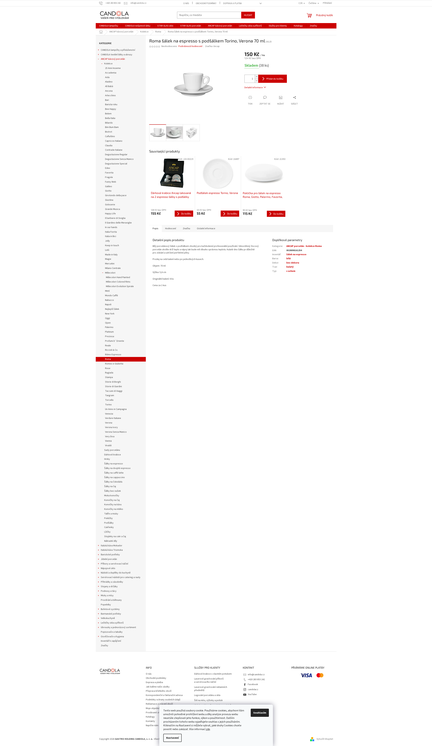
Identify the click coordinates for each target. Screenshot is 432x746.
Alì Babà (109, 86)
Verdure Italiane (113, 418)
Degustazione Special (116, 163)
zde (208, 729)
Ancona (109, 91)
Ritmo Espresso (113, 354)
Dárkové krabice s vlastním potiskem (213, 674)
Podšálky (109, 523)
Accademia (110, 72)
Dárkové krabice (112, 454)
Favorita (109, 172)
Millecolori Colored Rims (118, 282)
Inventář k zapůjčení (111, 641)
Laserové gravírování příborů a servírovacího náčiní (209, 680)
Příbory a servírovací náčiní (114, 563)
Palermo (109, 327)
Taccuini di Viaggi (113, 391)
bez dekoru (292, 263)
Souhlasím (259, 713)
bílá (288, 258)
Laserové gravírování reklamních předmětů (210, 689)
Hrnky (107, 459)
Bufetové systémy (110, 609)
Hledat (248, 15)
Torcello (109, 400)
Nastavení (172, 738)
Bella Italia (110, 118)
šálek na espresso (296, 254)
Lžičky (107, 532)
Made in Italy (111, 254)
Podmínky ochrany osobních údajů (163, 699)
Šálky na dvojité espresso (117, 468)
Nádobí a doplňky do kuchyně (116, 572)
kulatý (289, 267)
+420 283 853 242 (256, 679)
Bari (107, 100)
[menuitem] (109, 26)
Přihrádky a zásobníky (112, 582)
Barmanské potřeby (111, 614)
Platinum (109, 332)
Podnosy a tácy (108, 591)
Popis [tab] (155, 228)
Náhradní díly (110, 541)
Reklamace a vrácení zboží (159, 704)
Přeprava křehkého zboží (158, 691)
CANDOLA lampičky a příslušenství (118, 50)
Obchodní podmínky (206, 3)
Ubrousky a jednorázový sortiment (118, 627)
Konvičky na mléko (113, 509)
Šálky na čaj (110, 486)
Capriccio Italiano (113, 141)
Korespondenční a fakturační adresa (164, 695)
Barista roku (111, 104)
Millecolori (110, 273)
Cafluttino (110, 136)
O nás (186, 3)
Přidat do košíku (274, 78)
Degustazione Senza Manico (119, 159)
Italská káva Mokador (111, 545)
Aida (107, 77)
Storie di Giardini (113, 386)
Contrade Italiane (113, 150)
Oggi (107, 318)
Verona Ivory (111, 427)
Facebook (253, 684)
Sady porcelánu (112, 450)
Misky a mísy (107, 595)
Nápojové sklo (108, 568)
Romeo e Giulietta (114, 363)
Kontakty (150, 721)
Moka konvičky (111, 495)
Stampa (109, 377)
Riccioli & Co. (111, 350)
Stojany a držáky (109, 586)
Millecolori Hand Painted (118, 277)
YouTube (252, 694)
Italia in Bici (110, 236)
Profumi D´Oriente (114, 341)
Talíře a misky (111, 513)
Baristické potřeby (110, 554)
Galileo (108, 186)
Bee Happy (110, 109)
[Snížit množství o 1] (256, 81)
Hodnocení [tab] (170, 228)
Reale (108, 345)
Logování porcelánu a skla (207, 695)
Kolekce (108, 63)
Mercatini (109, 263)
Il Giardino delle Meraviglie (118, 222)
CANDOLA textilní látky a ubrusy (116, 54)
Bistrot (108, 132)
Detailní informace (253, 87)
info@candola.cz (256, 674)
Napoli (108, 304)
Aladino (109, 81)
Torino (108, 404)
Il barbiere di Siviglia (115, 218)
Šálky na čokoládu (113, 482)
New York (109, 313)
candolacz (253, 689)
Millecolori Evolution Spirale (120, 286)
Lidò (107, 250)
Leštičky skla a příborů (112, 623)
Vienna (108, 441)
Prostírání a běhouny (111, 600)
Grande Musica (112, 209)
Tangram (109, 395)
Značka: (212, 46)
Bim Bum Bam (112, 127)
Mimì (107, 291)
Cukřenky (109, 527)
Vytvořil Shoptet (325, 739)
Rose (107, 368)
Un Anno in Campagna (116, 409)
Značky (104, 645)
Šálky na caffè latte (114, 473)
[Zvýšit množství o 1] (256, 77)
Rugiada (109, 372)
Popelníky (106, 604)
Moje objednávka (154, 708)
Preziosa (109, 336)
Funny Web (110, 182)
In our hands (111, 227)
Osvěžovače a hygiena (112, 636)
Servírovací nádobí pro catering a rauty (120, 577)
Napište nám (152, 725)
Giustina (109, 200)
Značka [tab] (186, 228)
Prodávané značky (155, 712)
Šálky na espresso (113, 463)
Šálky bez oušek (112, 491)
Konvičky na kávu (113, 504)
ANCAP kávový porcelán (113, 59)
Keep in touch (112, 245)
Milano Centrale (113, 268)
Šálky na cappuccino (114, 477)
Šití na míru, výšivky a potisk (208, 700)
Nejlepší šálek (112, 309)
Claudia (108, 145)
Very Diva (109, 436)
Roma (108, 359)
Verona (108, 422)
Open (108, 323)
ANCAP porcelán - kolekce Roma (304, 246)
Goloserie (110, 204)
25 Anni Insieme (113, 68)
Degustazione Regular (116, 154)
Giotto (108, 191)
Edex (107, 168)
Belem (108, 113)
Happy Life (110, 213)
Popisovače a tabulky (112, 632)
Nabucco (109, 300)
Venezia (109, 414)
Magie (108, 259)
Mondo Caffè (111, 295)
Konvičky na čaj (112, 500)
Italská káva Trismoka (112, 550)
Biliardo (109, 123)
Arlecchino (110, 95)
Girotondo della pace (115, 195)
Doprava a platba (232, 3)
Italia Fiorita (111, 232)
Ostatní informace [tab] (206, 228)
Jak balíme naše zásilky (158, 686)
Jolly (107, 241)
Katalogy (150, 717)
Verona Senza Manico (116, 432)
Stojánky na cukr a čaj (115, 536)
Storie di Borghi (113, 382)
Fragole (109, 177)
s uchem (290, 271)
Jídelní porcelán (109, 559)
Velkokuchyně (108, 618)
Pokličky (108, 518)
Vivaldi (108, 445)
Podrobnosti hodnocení (190, 46)
